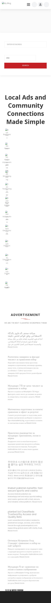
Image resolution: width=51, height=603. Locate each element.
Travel (7, 273)
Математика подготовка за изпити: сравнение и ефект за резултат (25, 411)
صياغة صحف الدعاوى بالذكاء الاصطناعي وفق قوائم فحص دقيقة (25, 334)
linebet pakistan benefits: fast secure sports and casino (25, 489)
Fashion (7, 245)
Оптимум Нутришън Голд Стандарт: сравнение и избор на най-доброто (24, 543)
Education (7, 259)
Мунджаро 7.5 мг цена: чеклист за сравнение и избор (25, 387)
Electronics (7, 231)
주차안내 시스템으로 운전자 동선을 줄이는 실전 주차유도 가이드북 (25, 464)
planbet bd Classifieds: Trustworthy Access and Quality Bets (22, 514)
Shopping (7, 176)
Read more (13, 347)
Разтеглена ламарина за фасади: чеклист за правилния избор (24, 358)
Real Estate (7, 204)
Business (7, 134)
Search (25, 65)
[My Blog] (8, 3)
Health (7, 287)
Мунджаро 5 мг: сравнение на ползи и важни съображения (23, 568)
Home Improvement (6, 162)
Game (7, 148)
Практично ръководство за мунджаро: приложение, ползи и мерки (24, 435)
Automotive (7, 217)
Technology (7, 190)
